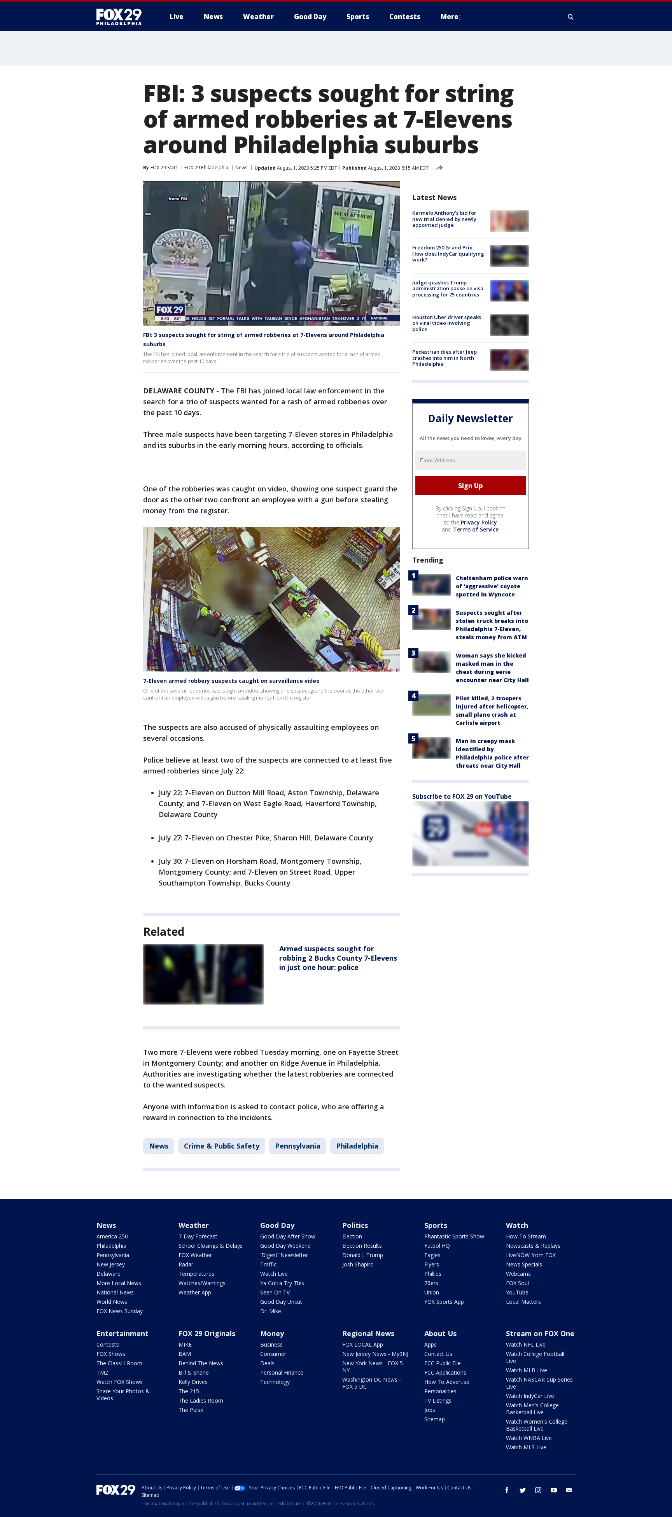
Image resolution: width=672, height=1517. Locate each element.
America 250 (112, 1236)
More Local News (118, 1283)
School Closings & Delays (210, 1245)
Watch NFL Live (526, 1344)
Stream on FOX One (540, 1333)
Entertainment (122, 1333)
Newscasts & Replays (533, 1245)
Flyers (431, 1264)
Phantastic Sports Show (454, 1236)
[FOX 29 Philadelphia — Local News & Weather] (122, 16)
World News (111, 1301)
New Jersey (110, 1264)
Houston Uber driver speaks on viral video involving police (446, 323)
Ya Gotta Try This (282, 1283)
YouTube (517, 1292)
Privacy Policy (479, 522)
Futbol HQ (437, 1245)
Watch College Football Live (535, 1357)
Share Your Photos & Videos (123, 1394)
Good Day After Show (287, 1236)
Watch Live (274, 1273)
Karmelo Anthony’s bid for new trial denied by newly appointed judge (444, 218)
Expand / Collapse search (571, 17)
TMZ (102, 1372)
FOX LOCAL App (362, 1344)
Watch (517, 1225)
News (241, 167)
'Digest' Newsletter (284, 1255)
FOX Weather (195, 1255)
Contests (107, 1344)
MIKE (185, 1344)
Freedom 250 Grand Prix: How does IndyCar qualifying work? (448, 253)
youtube (554, 1490)
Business (271, 1344)
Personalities (440, 1391)
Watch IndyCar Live (530, 1395)
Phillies (432, 1273)
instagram (538, 1490)
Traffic (268, 1264)
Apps (430, 1344)
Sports (435, 1225)
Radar (185, 1264)
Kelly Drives (193, 1381)
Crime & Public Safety (221, 1145)
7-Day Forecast (197, 1236)
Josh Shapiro (358, 1264)
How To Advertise (446, 1381)
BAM (184, 1353)
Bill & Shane (193, 1372)
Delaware (108, 1273)
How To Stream (526, 1236)
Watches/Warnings (202, 1283)
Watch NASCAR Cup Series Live (539, 1383)
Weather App (194, 1292)
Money (272, 1333)
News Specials (524, 1264)
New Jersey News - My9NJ (375, 1353)
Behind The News (200, 1363)
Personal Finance (281, 1372)
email (569, 1490)
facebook (507, 1490)
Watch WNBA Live (529, 1438)
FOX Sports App (444, 1301)
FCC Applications (445, 1372)
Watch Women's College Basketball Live (536, 1425)
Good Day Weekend (285, 1245)
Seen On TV (275, 1292)
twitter (522, 1490)
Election (352, 1236)
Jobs (429, 1410)
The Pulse (190, 1410)
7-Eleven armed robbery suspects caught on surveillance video (231, 680)
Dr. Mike (270, 1311)
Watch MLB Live (526, 1370)
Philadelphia (357, 1145)
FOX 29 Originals (206, 1333)
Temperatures (196, 1273)
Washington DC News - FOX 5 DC (371, 1383)
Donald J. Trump (362, 1255)
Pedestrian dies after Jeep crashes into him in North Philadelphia (444, 357)
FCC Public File (442, 1363)
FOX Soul (517, 1283)
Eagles (432, 1255)
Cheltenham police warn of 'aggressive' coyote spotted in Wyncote (492, 586)
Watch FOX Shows (119, 1381)
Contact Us (438, 1353)
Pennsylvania (297, 1145)
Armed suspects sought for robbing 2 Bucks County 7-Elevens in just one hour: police (338, 958)
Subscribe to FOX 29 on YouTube (462, 796)
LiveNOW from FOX (531, 1255)
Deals (267, 1363)
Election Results (362, 1245)
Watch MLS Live (526, 1447)
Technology (275, 1381)
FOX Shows (110, 1353)
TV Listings (438, 1400)
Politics (355, 1225)
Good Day (277, 1225)
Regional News (368, 1333)
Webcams (518, 1273)
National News (115, 1292)
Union (431, 1292)
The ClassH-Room (119, 1363)
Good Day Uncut (281, 1301)
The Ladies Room (200, 1400)
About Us (440, 1333)
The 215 (188, 1391)
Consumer (273, 1353)
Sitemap (434, 1419)
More (449, 16)
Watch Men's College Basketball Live (532, 1408)
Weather (193, 1225)
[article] (203, 974)
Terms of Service (476, 529)
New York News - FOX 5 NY (372, 1366)
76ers (431, 1283)
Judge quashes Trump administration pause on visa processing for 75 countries (447, 288)
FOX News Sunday (119, 1311)
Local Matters (523, 1301)
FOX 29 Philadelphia (206, 167)
